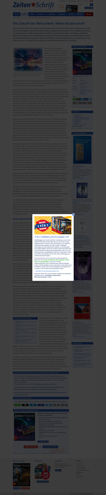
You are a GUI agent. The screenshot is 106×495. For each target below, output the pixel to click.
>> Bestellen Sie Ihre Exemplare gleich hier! (46, 271)
